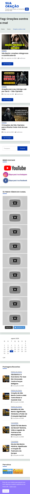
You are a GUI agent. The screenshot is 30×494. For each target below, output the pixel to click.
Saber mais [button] (12, 486)
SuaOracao (22, 58)
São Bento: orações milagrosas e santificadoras (15, 54)
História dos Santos (16, 372)
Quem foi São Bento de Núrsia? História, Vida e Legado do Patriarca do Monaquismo (19, 430)
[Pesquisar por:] (10, 148)
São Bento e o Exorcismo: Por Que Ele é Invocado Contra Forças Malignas (18, 379)
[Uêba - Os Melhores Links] (18, 473)
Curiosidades (14, 423)
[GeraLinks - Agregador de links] (8, 473)
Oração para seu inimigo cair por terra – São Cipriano (14, 90)
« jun (4, 357)
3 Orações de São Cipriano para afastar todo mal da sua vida (14, 127)
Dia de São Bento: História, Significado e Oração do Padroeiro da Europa (19, 448)
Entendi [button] (6, 491)
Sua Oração (12, 5)
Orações (4, 50)
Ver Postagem (7, 64)
